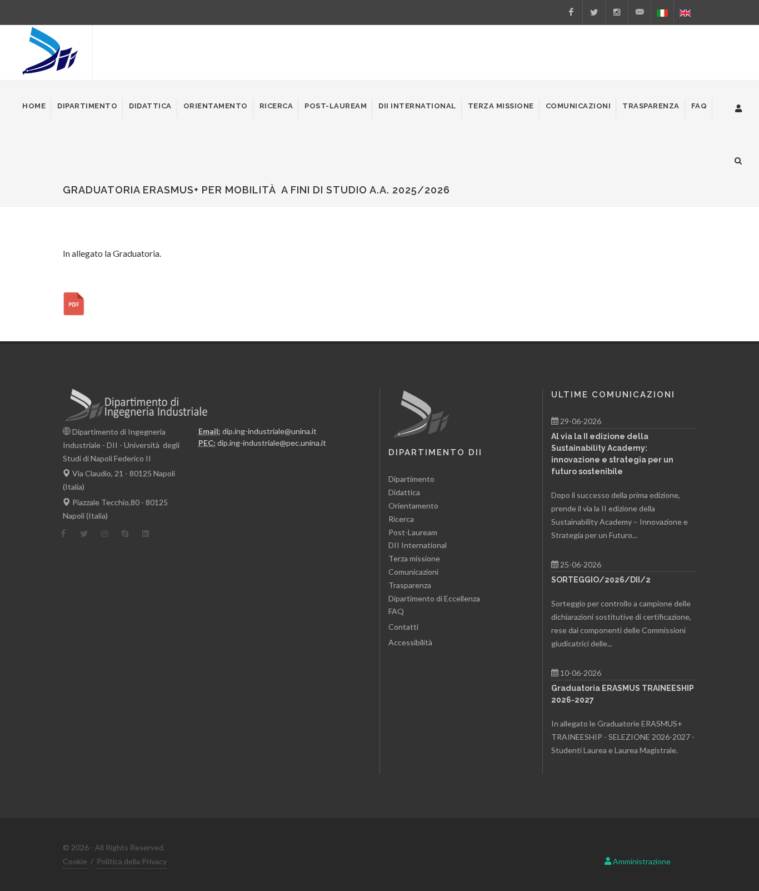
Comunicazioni (413, 571)
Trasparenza (409, 585)
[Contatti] (639, 12)
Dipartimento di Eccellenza (434, 598)
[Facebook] (571, 12)
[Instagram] (617, 12)
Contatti (403, 626)
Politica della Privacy (132, 861)
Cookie (75, 861)
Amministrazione (641, 861)
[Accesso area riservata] (738, 107)
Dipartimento (411, 479)
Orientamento (413, 505)
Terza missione (414, 558)
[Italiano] (662, 12)
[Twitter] (594, 12)
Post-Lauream (412, 532)
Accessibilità (410, 642)
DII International (417, 545)
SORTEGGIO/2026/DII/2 (601, 579)
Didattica (404, 492)
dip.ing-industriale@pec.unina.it (271, 442)
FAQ (396, 611)
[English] (685, 12)
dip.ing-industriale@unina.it (269, 431)
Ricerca (401, 519)
